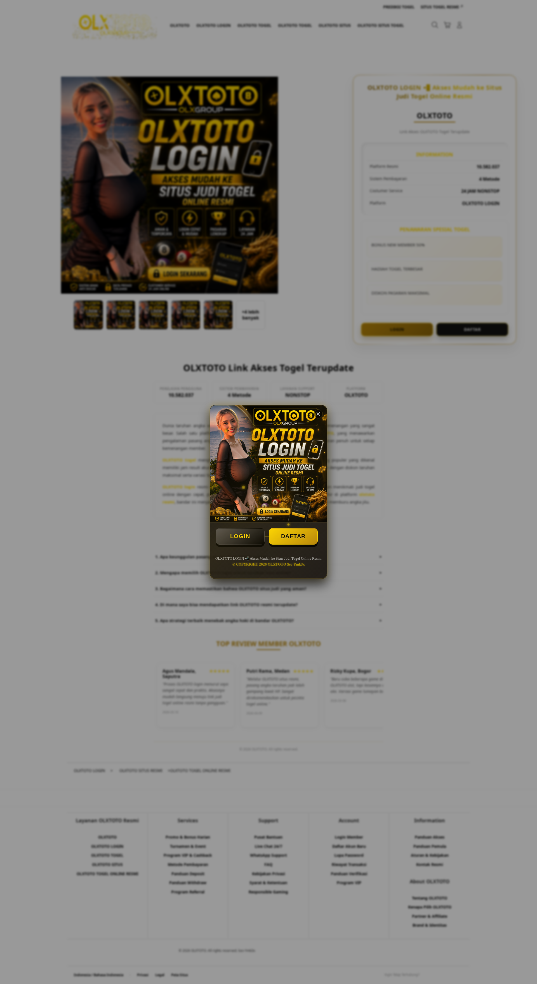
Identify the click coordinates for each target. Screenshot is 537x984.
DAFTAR (293, 536)
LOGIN (240, 536)
